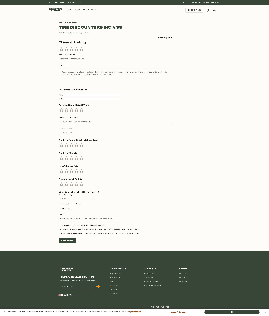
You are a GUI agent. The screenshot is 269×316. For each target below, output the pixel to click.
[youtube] (162, 306)
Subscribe (98, 286)
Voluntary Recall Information (153, 285)
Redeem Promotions (151, 281)
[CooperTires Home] (56, 9)
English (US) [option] (211, 2)
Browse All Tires (115, 277)
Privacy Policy (132, 229)
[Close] (265, 312)
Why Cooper (183, 273)
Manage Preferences (178, 312)
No (62, 99)
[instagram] (157, 306)
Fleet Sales (113, 289)
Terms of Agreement (111, 229)
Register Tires (149, 273)
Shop (111, 281)
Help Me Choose (115, 273)
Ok (232, 312)
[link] (75, 2)
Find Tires (196, 10)
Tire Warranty (148, 277)
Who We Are (183, 277)
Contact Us (113, 293)
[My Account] (214, 10)
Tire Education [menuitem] (89, 10)
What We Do (183, 281)
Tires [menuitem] (70, 10)
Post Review (67, 240)
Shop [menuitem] (77, 10)
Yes (62, 95)
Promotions (113, 285)
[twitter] (167, 306)
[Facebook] (152, 306)
